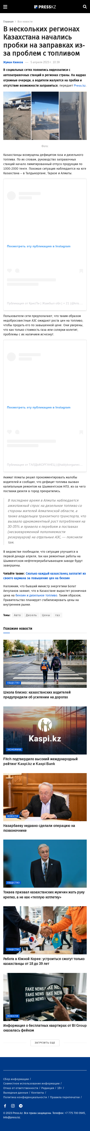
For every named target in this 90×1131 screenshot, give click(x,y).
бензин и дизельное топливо (36, 595)
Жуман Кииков (13, 62)
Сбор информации (16, 1079)
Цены (46, 615)
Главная (8, 21)
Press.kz (80, 85)
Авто (17, 615)
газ (57, 615)
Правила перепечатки (65, 1097)
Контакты (38, 1092)
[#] (45, 7)
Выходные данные (16, 1092)
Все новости (25, 21)
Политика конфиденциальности (25, 1097)
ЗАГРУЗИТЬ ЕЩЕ (45, 1042)
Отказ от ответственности (21, 1088)
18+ (60, 1088)
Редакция (48, 1088)
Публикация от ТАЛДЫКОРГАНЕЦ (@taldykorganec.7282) (48, 464)
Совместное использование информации (31, 1083)
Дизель (31, 615)
